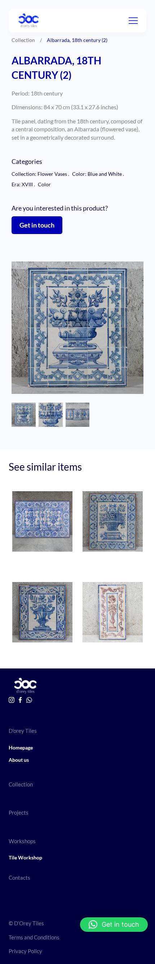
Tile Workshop (25, 857)
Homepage (21, 747)
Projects (18, 812)
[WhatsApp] (29, 700)
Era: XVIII (23, 184)
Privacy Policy (25, 951)
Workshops (22, 841)
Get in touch (36, 225)
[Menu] (133, 20)
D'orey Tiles (23, 730)
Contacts (19, 877)
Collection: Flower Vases (40, 174)
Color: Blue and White (98, 174)
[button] (114, 924)
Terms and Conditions (34, 937)
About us (19, 760)
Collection (23, 40)
